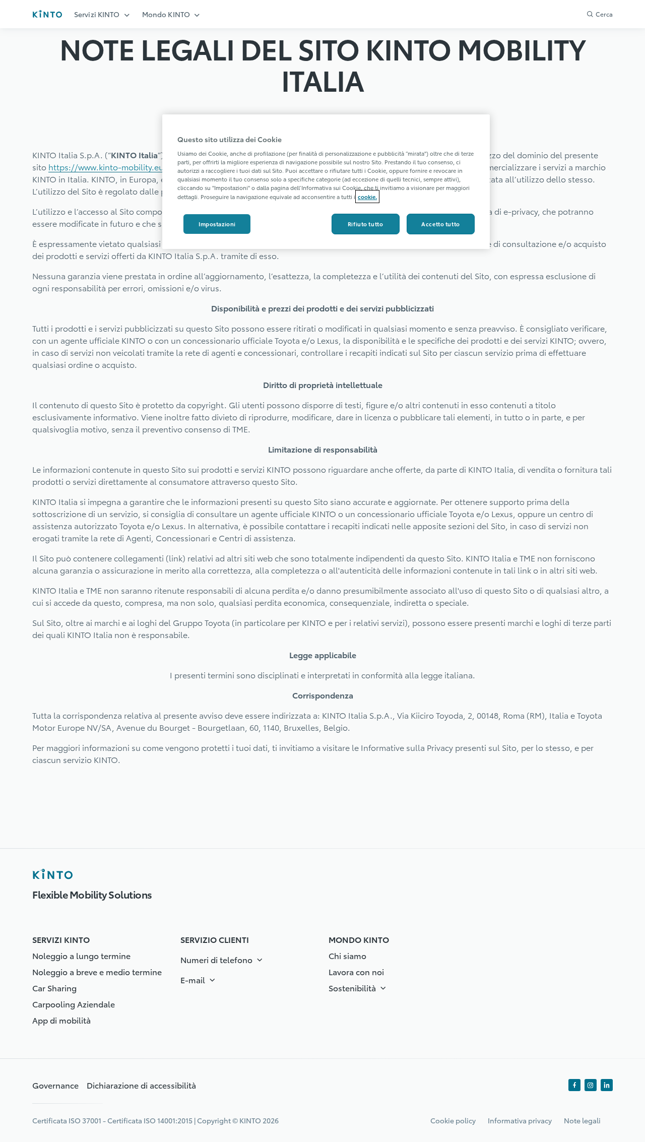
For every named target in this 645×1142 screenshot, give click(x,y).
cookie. (367, 197)
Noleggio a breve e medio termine (97, 971)
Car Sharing (54, 987)
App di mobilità (61, 1020)
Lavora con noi (356, 971)
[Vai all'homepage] (47, 14)
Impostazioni (217, 224)
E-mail (193, 979)
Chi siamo (347, 955)
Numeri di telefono (217, 959)
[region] (326, 181)
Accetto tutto (440, 224)
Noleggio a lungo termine (81, 955)
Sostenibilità (353, 987)
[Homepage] (52, 874)
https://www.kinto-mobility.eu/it (110, 166)
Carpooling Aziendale (73, 1003)
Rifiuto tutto (365, 224)
